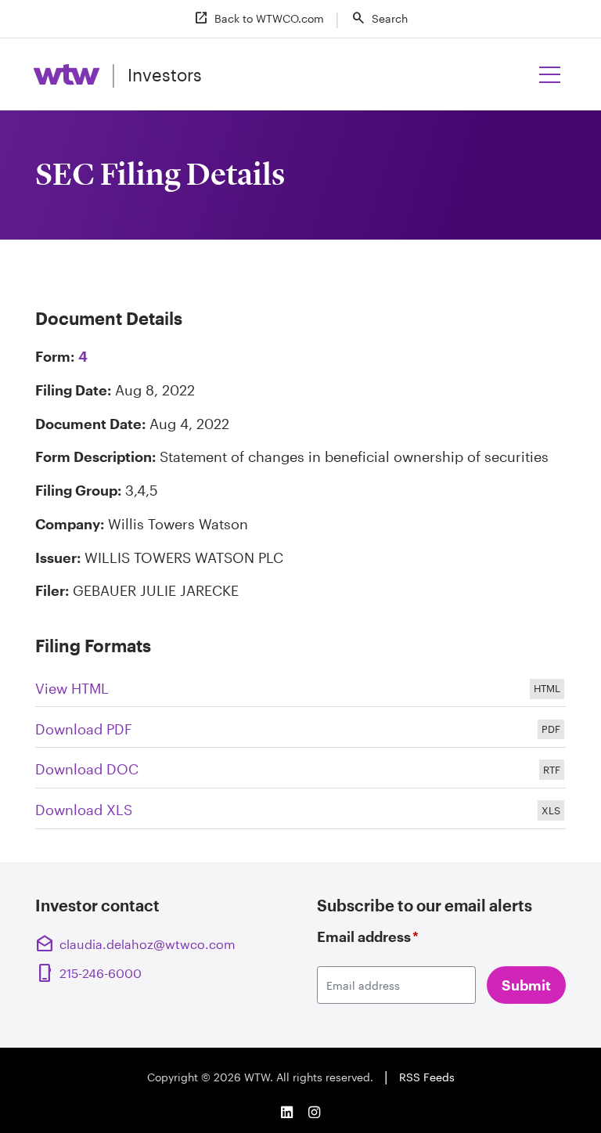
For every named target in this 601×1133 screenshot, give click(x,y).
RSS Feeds (427, 1077)
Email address (368, 936)
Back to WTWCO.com (258, 18)
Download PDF (300, 730)
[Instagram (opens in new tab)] (314, 1112)
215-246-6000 (90, 973)
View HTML (300, 690)
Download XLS (300, 811)
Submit (526, 985)
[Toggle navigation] (549, 74)
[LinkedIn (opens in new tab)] (286, 1112)
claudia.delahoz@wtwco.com (135, 944)
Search (379, 18)
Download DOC (300, 770)
